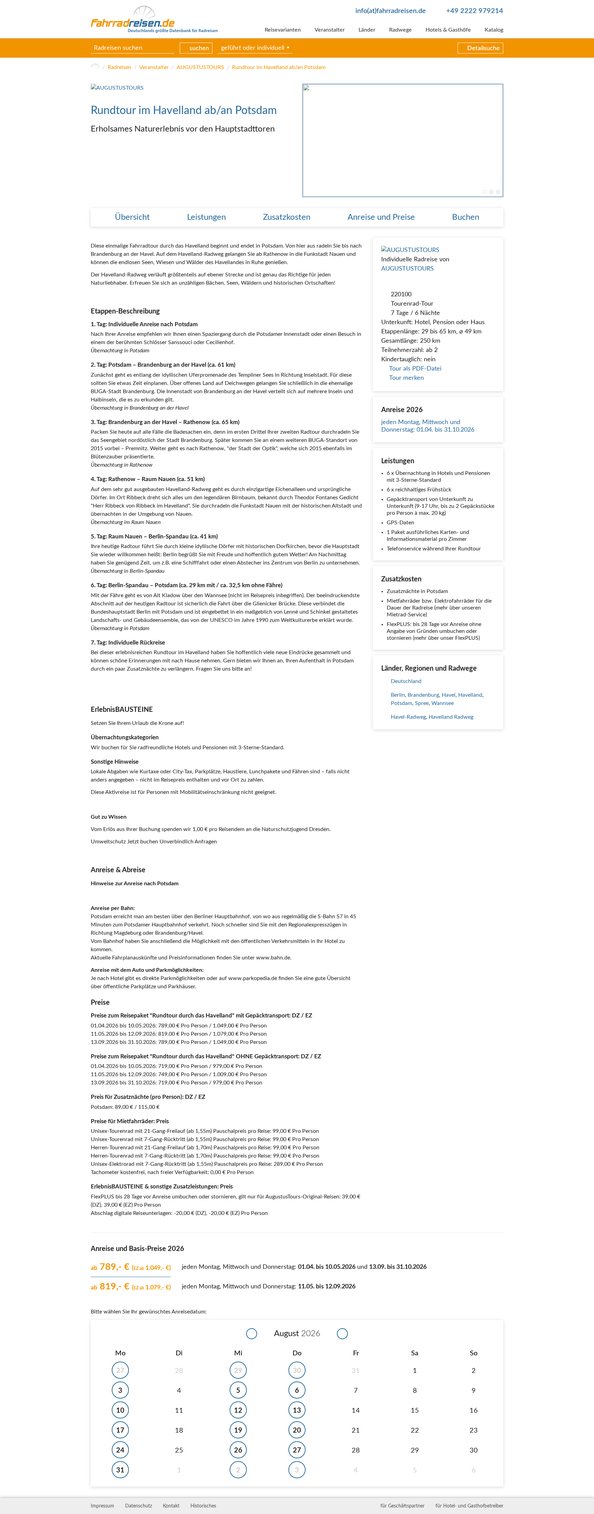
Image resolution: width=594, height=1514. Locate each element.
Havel (448, 695)
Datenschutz (138, 1506)
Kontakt (171, 1506)
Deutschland (406, 681)
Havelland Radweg (451, 717)
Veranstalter (330, 30)
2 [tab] (491, 192)
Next (497, 140)
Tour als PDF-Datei (415, 369)
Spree (422, 703)
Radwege (400, 30)
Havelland (470, 695)
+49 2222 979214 (474, 11)
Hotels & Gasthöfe (448, 30)
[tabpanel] (403, 140)
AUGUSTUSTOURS (200, 67)
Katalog (494, 30)
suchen (199, 48)
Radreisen (119, 67)
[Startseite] (95, 67)
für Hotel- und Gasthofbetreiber (469, 1506)
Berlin (398, 695)
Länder (367, 30)
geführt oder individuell (252, 48)
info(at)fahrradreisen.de (390, 11)
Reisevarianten (283, 30)
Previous (308, 140)
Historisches (203, 1506)
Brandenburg (423, 695)
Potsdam (401, 703)
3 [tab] (498, 192)
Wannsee (442, 703)
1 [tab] (484, 192)
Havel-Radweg (408, 717)
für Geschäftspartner (403, 1506)
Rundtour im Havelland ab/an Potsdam (279, 67)
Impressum (102, 1506)
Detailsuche (483, 48)
